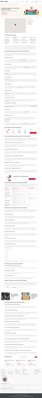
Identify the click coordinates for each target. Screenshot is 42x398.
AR (4, 389)
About (14, 1)
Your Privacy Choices (30, 396)
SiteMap (37, 373)
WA (27, 390)
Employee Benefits (16, 39)
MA (29, 389)
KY (23, 389)
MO (35, 389)
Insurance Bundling (16, 42)
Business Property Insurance (15, 37)
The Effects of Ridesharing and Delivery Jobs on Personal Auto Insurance (34, 296)
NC (7, 390)
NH (1, 390)
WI (30, 390)
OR (13, 390)
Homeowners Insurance (16, 40)
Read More (12, 298)
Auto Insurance (7, 37)
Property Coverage (7, 192)
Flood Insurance (7, 202)
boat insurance (27, 111)
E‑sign (19, 396)
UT (23, 390)
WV (29, 390)
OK (12, 390)
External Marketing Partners (24, 396)
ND (9, 390)
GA (14, 389)
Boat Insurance (7, 39)
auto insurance (7, 73)
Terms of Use (10, 396)
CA (7, 389)
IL (18, 389)
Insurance (10, 1)
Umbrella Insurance (33, 42)
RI (16, 390)
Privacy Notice (17, 396)
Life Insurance (23, 39)
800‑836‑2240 (14, 287)
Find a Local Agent (38, 371)
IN (19, 389)
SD (19, 390)
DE (11, 389)
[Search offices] (36, 357)
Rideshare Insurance (33, 37)
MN (32, 389)
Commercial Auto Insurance (7, 43)
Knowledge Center (22, 1)
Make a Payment (27, 1)
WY (32, 390)
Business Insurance (7, 40)
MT (37, 389)
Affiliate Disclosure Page (26, 395)
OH (10, 390)
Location (32, 1)
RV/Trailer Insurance (33, 40)
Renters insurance (7, 79)
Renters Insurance (24, 42)
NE (38, 389)
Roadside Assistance (33, 39)
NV (40, 389)
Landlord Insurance (24, 37)
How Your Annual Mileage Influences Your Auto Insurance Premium (15, 295)
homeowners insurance (23, 59)
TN (20, 390)
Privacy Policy (13, 396)
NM (4, 390)
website (8, 287)
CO (8, 389)
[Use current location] (34, 357)
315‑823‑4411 (30, 22)
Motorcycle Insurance (24, 40)
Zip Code (31, 129)
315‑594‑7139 (5, 13)
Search (40, 1)
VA (26, 390)
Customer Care (17, 1)
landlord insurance (20, 87)
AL (1, 389)
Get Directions (3, 12)
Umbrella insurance (7, 93)
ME (26, 389)
